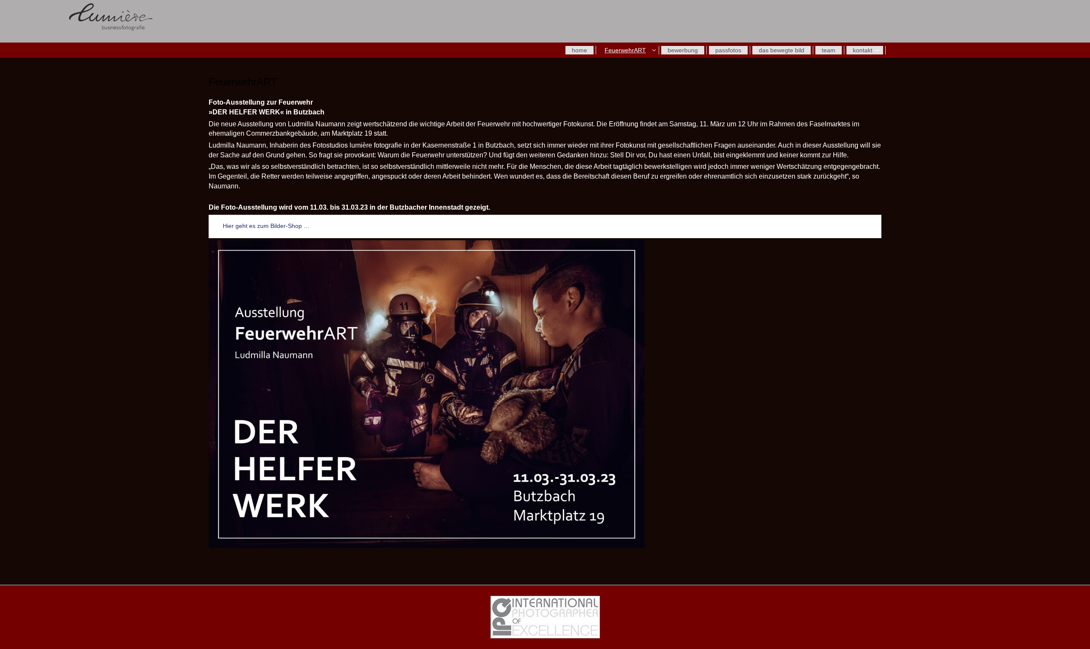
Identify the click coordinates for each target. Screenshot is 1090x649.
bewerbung (683, 50)
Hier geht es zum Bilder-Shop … (266, 225)
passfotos (728, 50)
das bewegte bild (781, 50)
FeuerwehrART (625, 50)
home (579, 50)
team (828, 50)
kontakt (862, 50)
